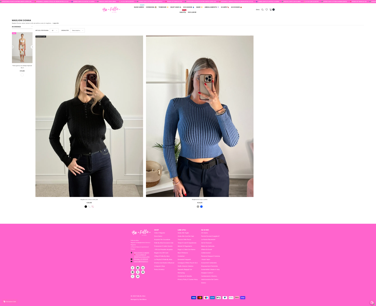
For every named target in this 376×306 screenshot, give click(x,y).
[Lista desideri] (267, 10)
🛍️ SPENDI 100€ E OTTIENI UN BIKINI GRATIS (149, 1)
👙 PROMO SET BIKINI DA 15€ (173, 1)
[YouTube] (143, 272)
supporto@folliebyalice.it (141, 261)
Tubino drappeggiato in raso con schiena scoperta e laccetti (25, 66)
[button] (12, 47)
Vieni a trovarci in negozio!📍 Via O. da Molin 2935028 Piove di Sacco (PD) (141, 255)
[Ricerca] (262, 9)
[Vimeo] (138, 276)
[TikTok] (132, 272)
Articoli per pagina (41, 30)
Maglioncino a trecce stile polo (89, 199)
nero (85, 206)
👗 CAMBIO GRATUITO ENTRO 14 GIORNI (82, 1)
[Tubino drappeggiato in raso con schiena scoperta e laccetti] (25, 47)
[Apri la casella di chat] (372, 302)
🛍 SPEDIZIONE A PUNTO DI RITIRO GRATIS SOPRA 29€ (15, 1)
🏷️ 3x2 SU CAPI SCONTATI (126, 1)
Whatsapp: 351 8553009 (141, 259)
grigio (198, 206)
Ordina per (65, 30)
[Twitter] (132, 276)
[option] (25, 55)
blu (18, 74)
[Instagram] (138, 268)
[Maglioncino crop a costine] (200, 116)
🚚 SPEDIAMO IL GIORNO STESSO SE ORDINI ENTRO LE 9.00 (51, 1)
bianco (21, 74)
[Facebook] (132, 268)
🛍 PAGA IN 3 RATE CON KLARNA (106, 1)
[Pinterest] (143, 268)
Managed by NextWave (138, 299)
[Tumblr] (138, 272)
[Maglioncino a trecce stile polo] (89, 116)
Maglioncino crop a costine (199, 199)
